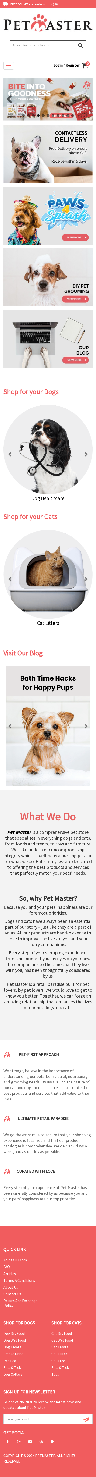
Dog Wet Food (14, 1340)
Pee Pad (9, 1360)
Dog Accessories (50, 498)
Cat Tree (58, 1360)
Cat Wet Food (62, 1340)
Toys (55, 1374)
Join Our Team (15, 1259)
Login (58, 65)
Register (72, 65)
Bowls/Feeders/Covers (57, 623)
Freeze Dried (13, 1353)
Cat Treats (59, 1347)
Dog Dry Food (14, 1333)
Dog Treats (12, 1347)
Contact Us (12, 1294)
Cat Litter (59, 1353)
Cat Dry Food (61, 1333)
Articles (9, 1273)
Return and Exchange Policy (20, 1302)
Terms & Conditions (19, 1280)
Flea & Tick (12, 1367)
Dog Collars (12, 1374)
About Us (10, 1287)
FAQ (6, 1266)
